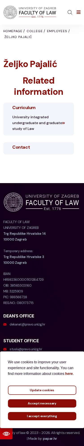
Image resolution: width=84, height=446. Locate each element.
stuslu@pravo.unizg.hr (26, 349)
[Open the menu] (79, 12)
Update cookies (42, 390)
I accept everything (42, 416)
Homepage (12, 31)
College (35, 31)
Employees (57, 31)
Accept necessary (42, 403)
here (69, 374)
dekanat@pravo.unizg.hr (27, 324)
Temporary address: (23, 257)
